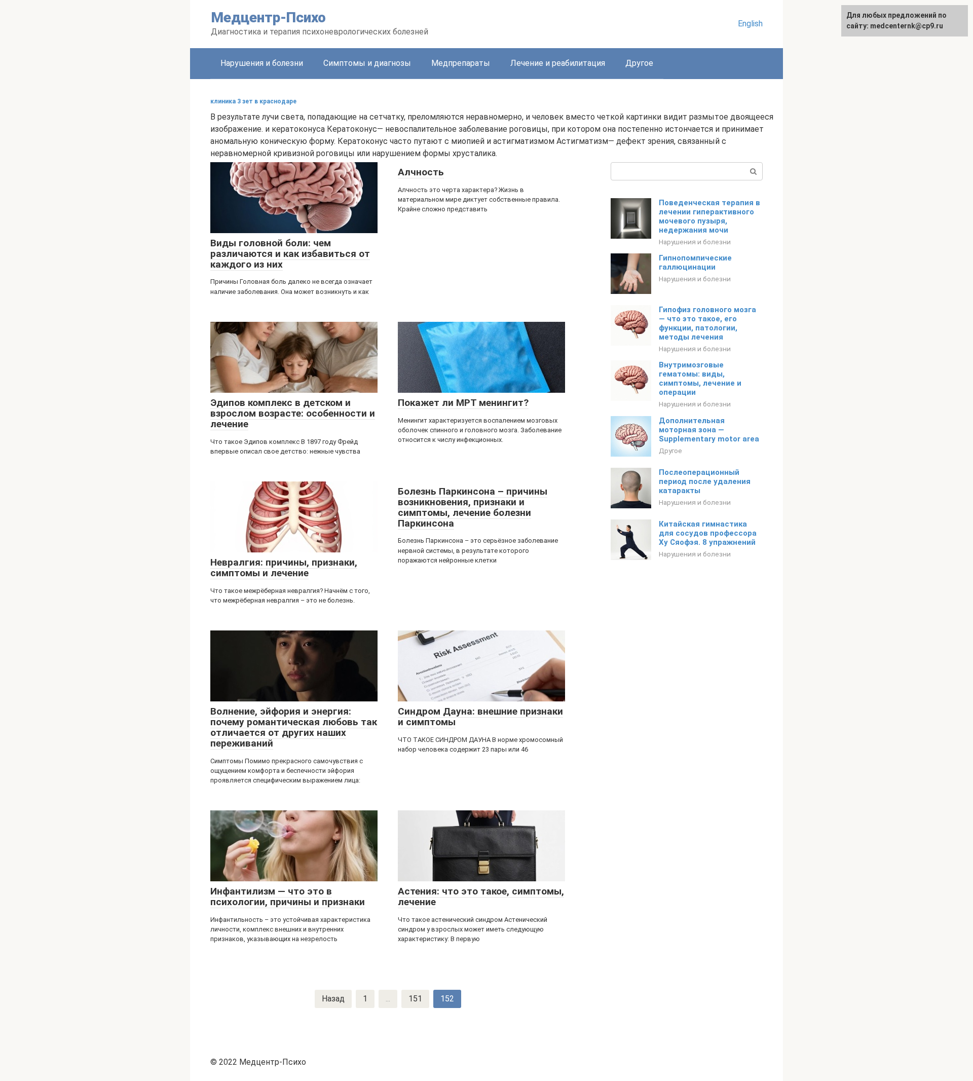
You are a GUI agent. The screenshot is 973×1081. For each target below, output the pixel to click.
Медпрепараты (460, 63)
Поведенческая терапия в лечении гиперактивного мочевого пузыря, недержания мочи (709, 216)
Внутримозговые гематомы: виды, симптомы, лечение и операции (700, 378)
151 (415, 998)
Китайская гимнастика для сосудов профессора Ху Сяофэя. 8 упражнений (708, 533)
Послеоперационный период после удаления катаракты (705, 481)
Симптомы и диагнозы (367, 63)
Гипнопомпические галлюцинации (695, 262)
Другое (639, 63)
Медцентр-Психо (268, 17)
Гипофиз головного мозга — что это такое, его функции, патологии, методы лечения (707, 323)
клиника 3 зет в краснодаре (253, 101)
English (750, 23)
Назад (333, 998)
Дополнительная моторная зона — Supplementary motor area (709, 429)
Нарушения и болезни (261, 63)
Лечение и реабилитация (557, 63)
